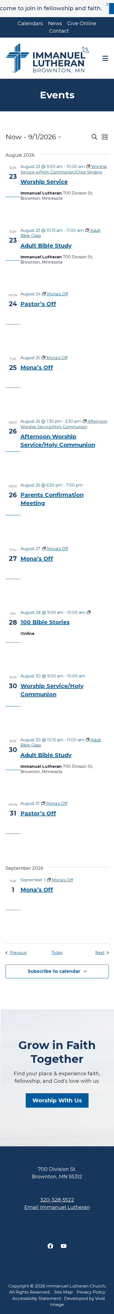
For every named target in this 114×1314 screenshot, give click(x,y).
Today (57, 952)
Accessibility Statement (36, 1298)
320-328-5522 (57, 1200)
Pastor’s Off (38, 304)
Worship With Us (57, 1100)
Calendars (30, 23)
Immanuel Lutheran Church (49, 58)
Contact (59, 31)
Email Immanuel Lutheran (57, 1207)
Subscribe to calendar (54, 971)
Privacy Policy (91, 1292)
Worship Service (44, 181)
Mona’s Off (36, 367)
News (55, 23)
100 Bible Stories (45, 622)
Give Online (81, 23)
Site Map (63, 1292)
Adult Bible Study (46, 245)
